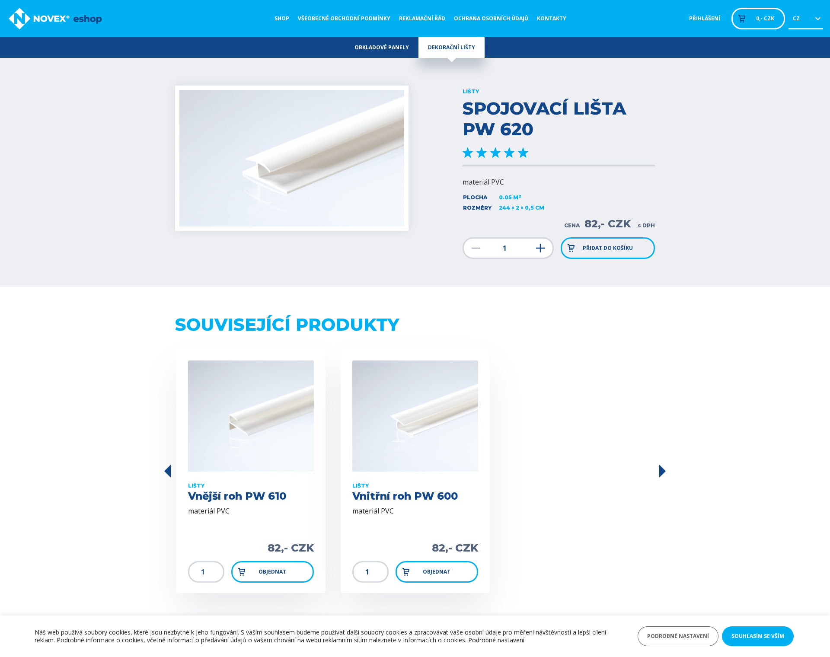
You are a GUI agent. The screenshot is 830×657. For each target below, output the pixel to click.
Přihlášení (704, 18)
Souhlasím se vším (757, 636)
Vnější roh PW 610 (237, 496)
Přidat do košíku (608, 248)
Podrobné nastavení (496, 640)
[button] (167, 471)
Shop (282, 18)
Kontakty (551, 18)
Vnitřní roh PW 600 (405, 496)
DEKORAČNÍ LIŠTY (451, 47)
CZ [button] (796, 18)
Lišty (471, 92)
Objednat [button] (272, 571)
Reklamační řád (422, 18)
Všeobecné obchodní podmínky (344, 18)
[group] (292, 158)
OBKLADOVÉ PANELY (381, 47)
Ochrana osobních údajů (491, 18)
